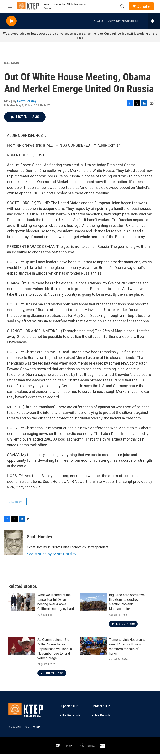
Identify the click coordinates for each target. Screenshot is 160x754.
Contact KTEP (101, 706)
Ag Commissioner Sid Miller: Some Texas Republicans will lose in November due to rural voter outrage (55, 649)
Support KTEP (69, 706)
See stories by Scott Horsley (51, 553)
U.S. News (11, 63)
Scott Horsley (26, 101)
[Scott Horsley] (13, 542)
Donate (143, 6)
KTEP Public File (70, 715)
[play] (11, 21)
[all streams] (154, 21)
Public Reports (101, 715)
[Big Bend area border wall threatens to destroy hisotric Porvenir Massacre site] (93, 602)
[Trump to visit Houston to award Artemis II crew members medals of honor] (93, 646)
